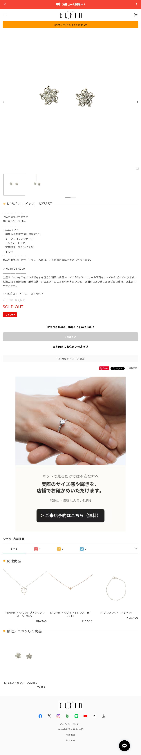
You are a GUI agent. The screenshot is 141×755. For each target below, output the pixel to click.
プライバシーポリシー (70, 723)
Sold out (71, 337)
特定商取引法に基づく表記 (70, 729)
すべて (14, 548)
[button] (5, 15)
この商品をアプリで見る (70, 359)
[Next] (137, 102)
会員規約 (70, 734)
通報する (133, 367)
